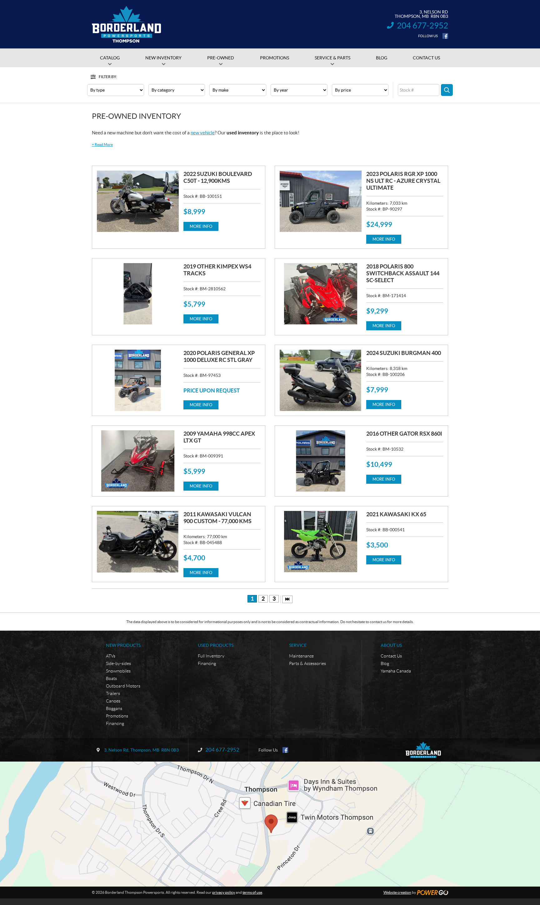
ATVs (110, 655)
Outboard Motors (123, 685)
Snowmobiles (118, 670)
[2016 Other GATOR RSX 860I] (321, 461)
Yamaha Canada (396, 670)
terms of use (252, 892)
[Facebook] (445, 36)
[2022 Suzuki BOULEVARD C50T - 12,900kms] (138, 201)
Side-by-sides (118, 663)
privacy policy (223, 892)
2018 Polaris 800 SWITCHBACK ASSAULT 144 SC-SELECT (402, 273)
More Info (201, 226)
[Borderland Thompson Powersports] (126, 24)
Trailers (113, 693)
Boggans (114, 708)
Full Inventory (211, 655)
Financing (115, 723)
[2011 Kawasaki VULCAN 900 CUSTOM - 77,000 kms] (138, 541)
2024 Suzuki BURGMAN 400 (403, 353)
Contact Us (391, 655)
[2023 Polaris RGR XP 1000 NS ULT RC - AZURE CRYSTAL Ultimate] (321, 201)
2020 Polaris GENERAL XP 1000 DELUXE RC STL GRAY (219, 356)
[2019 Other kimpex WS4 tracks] (138, 293)
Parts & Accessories (307, 663)
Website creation (397, 892)
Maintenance (301, 655)
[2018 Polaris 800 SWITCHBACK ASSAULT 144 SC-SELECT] (321, 293)
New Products (123, 645)
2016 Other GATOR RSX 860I (404, 433)
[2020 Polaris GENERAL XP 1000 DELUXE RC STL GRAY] (138, 380)
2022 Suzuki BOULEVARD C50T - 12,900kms (217, 177)
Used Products (215, 645)
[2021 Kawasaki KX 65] (321, 541)
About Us (391, 645)
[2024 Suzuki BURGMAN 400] (321, 380)
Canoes (113, 700)
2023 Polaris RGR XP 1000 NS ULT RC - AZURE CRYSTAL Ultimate (403, 181)
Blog (385, 663)
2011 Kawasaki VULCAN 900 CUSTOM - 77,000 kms (217, 517)
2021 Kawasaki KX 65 (396, 514)
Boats (111, 678)
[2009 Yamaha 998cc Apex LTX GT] (138, 461)
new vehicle (203, 132)
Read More (102, 144)
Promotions (117, 715)
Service (298, 645)
